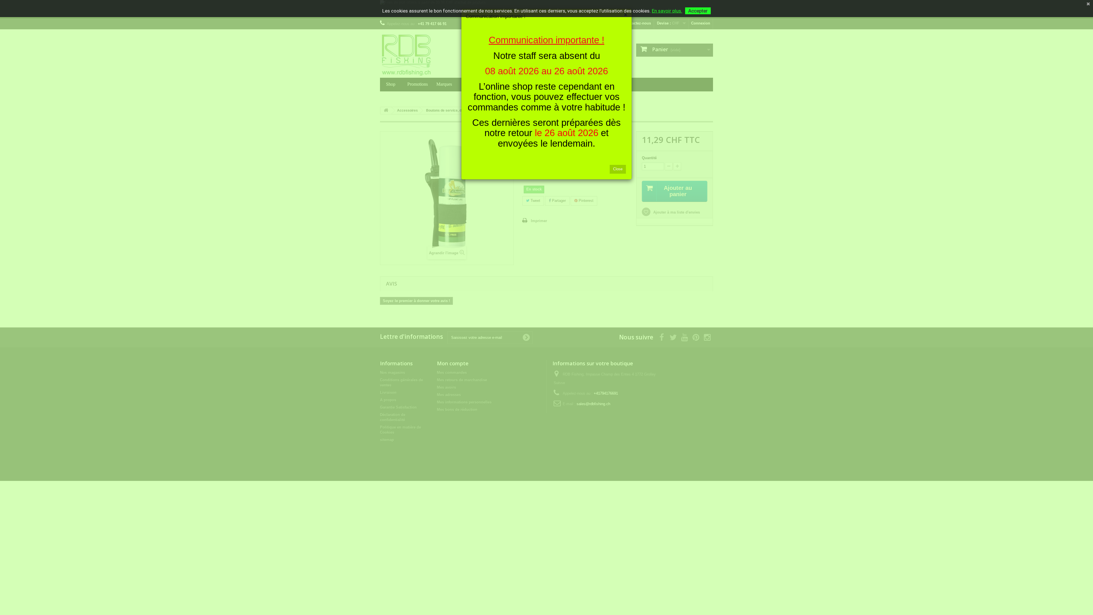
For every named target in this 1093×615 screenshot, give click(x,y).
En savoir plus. (667, 11)
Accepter (698, 11)
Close (617, 169)
